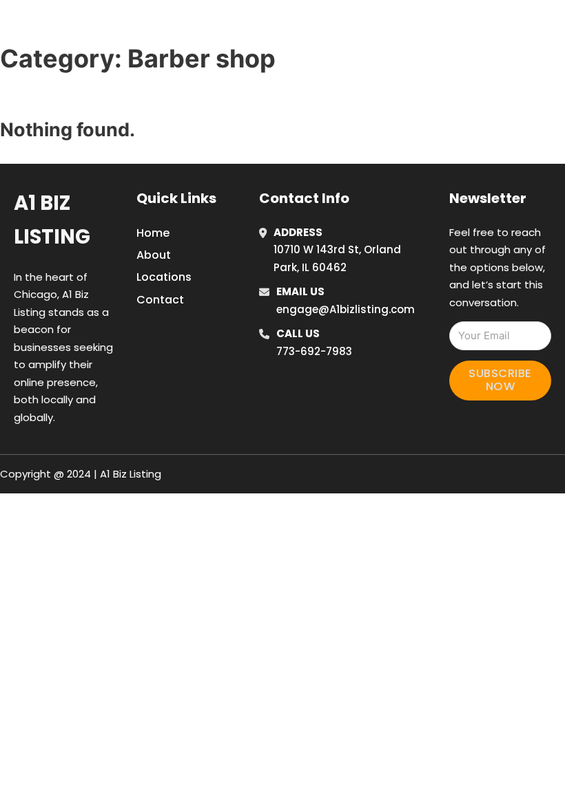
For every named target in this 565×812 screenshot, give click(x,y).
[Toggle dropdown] (554, 27)
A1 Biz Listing (52, 219)
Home (400, 26)
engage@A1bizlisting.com (345, 309)
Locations (462, 26)
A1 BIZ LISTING (81, 26)
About (153, 255)
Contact (160, 300)
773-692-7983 (314, 351)
